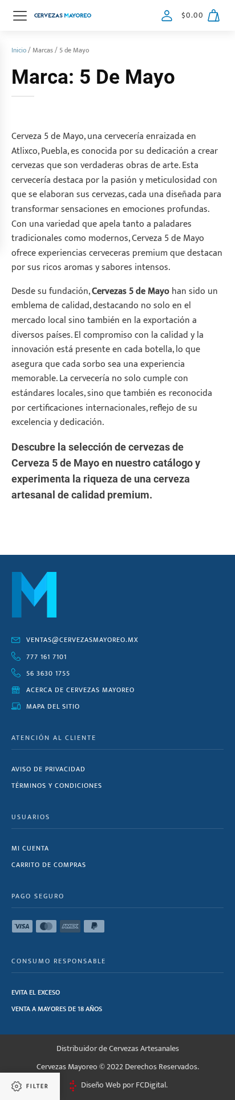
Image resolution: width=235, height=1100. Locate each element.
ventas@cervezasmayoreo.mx (82, 639)
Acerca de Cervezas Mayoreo (80, 690)
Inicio (18, 50)
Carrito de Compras (48, 864)
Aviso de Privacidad (48, 769)
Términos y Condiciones (56, 785)
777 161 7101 (46, 657)
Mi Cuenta (30, 848)
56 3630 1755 (48, 673)
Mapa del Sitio (53, 706)
